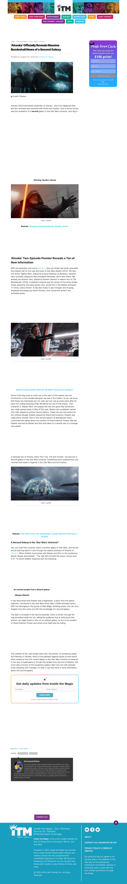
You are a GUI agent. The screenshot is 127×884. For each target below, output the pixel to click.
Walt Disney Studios (37, 41)
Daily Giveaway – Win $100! (53, 21)
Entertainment (53, 16)
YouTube (87, 829)
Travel (91, 16)
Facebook (92, 829)
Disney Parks (20, 16)
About (69, 21)
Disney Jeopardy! (105, 16)
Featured (66, 16)
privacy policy (91, 859)
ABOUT (88, 837)
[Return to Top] (116, 822)
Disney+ (41, 268)
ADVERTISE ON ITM (107, 842)
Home (13, 41)
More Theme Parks (36, 16)
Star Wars (23, 748)
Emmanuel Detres (46, 57)
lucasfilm (33, 753)
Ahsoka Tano (23, 753)
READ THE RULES (103, 84)
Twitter (97, 829)
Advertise (80, 21)
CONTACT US (91, 842)
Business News (79, 16)
